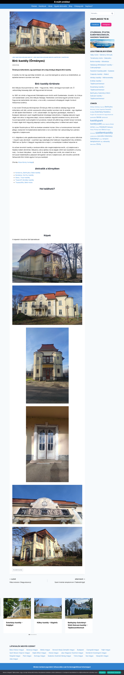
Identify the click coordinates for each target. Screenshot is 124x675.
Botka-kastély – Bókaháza (99, 61)
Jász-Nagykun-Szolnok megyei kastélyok (47, 57)
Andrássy (97, 107)
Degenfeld (102, 109)
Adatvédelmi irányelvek (114, 672)
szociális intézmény (104, 136)
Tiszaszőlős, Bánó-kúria (23, 182)
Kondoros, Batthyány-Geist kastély (27, 173)
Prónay (96, 129)
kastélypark (96, 120)
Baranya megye (32, 650)
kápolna (108, 124)
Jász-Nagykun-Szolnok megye (22, 57)
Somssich (92, 133)
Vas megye (89, 656)
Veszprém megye (102, 656)
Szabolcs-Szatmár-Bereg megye (59, 656)
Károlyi (112, 124)
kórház (92, 127)
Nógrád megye (15, 656)
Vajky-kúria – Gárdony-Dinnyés (101, 55)
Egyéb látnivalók (60, 6)
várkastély (106, 141)
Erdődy (92, 112)
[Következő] (89, 616)
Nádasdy (110, 127)
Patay (91, 129)
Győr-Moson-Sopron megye (20, 653)
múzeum (103, 127)
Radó (100, 129)
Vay (102, 141)
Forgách (92, 114)
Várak (50, 6)
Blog (70, 6)
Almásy (92, 107)
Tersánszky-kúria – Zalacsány (100, 58)
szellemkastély (17, 570)
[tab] (29, 634)
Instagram (106, 24)
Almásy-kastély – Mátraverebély (101, 77)
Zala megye (14, 659)
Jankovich (105, 117)
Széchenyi (94, 139)
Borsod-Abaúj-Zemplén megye (63, 650)
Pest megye (27, 656)
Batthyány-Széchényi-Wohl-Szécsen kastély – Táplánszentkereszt (77, 625)
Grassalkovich (100, 114)
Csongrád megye (93, 650)
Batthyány (109, 107)
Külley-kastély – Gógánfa (47, 623)
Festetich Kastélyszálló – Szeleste (102, 71)
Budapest (80, 650)
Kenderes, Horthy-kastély (24, 175)
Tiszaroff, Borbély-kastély (24, 180)
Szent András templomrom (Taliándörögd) (70, 580)
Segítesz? (89, 6)
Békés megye (45, 650)
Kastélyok (42, 6)
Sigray (108, 129)
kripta (103, 124)
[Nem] (122, 672)
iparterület (93, 117)
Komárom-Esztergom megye (96, 653)
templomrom (95, 141)
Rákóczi (104, 129)
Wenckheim (93, 144)
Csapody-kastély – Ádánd (99, 74)
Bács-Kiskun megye (17, 650)
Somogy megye (39, 656)
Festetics (106, 112)
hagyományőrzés (108, 114)
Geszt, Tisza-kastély (22, 177)
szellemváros (93, 136)
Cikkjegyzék (78, 6)
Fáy (96, 114)
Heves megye (53, 653)
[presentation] (17, 608)
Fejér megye (105, 650)
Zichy (98, 144)
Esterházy (99, 112)
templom (105, 139)
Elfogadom (102, 672)
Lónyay (97, 127)
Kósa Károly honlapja (25, 162)
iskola (98, 117)
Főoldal (34, 6)
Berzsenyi (92, 109)
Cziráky (97, 109)
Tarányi (100, 139)
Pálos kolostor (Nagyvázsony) (20, 580)
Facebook (95, 24)
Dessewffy (108, 109)
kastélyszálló (96, 124)
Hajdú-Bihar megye (39, 653)
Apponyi (102, 107)
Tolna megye (78, 656)
